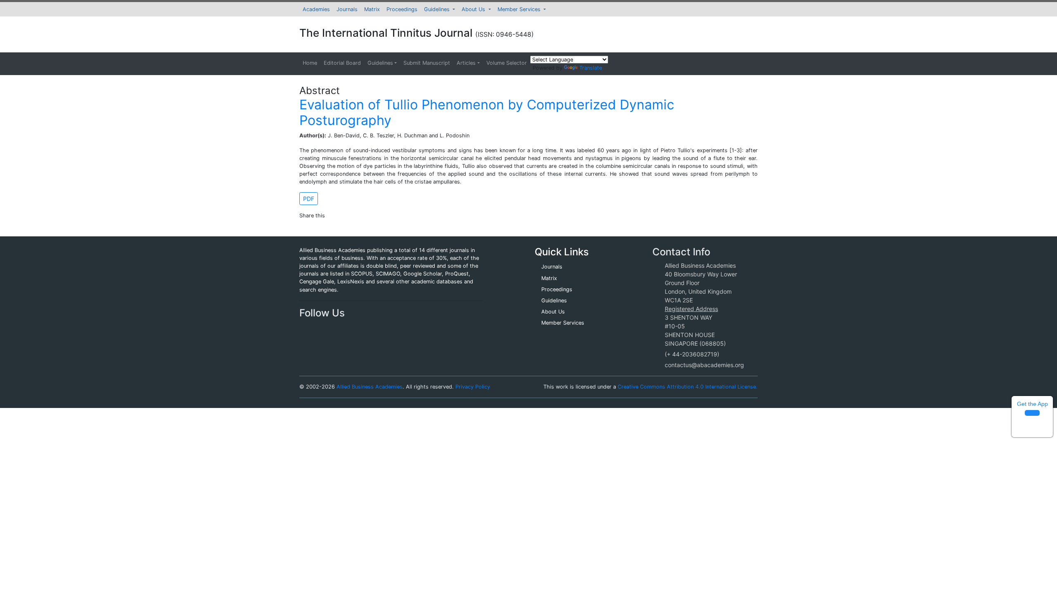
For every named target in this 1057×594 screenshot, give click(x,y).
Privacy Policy (472, 387)
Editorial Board (342, 63)
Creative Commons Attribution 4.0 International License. (688, 387)
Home (310, 63)
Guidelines (437, 9)
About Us (474, 9)
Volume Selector (506, 63)
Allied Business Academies (370, 387)
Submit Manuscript (426, 63)
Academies (316, 9)
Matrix (372, 9)
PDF (308, 198)
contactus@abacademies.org (704, 364)
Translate (590, 68)
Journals (347, 9)
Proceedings (401, 9)
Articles (466, 63)
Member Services (520, 9)
